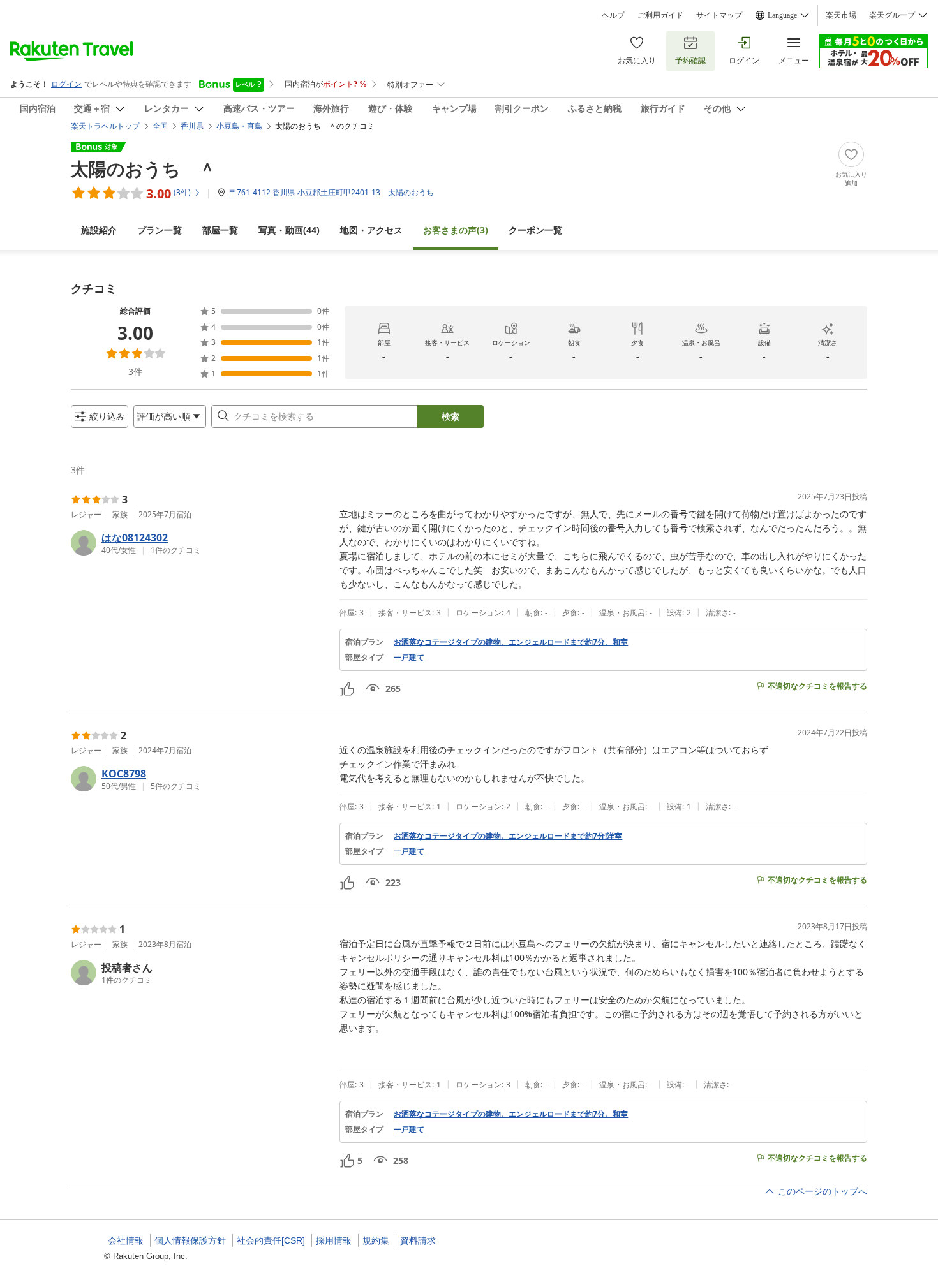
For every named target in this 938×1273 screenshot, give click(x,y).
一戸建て (409, 657)
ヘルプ (613, 15)
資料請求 (418, 1240)
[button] (200, 543)
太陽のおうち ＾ (143, 168)
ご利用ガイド (660, 15)
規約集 (375, 1240)
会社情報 (126, 1240)
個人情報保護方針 (190, 1240)
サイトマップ (719, 15)
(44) (289, 230)
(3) (455, 230)
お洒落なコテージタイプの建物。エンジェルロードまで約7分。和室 (511, 642)
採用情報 (334, 1240)
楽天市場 (841, 15)
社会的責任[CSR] (271, 1240)
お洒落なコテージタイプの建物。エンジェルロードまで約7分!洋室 (508, 836)
